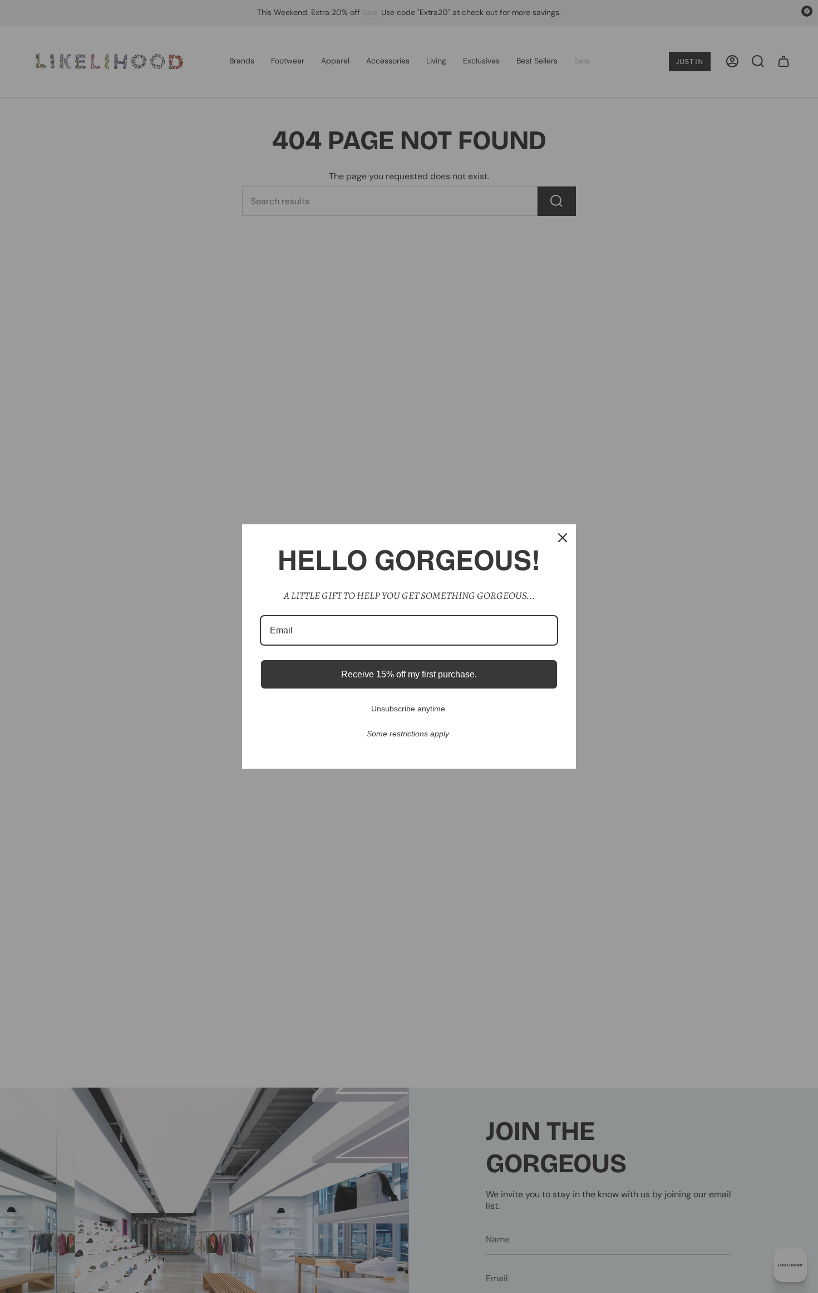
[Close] (562, 537)
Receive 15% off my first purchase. (409, 674)
